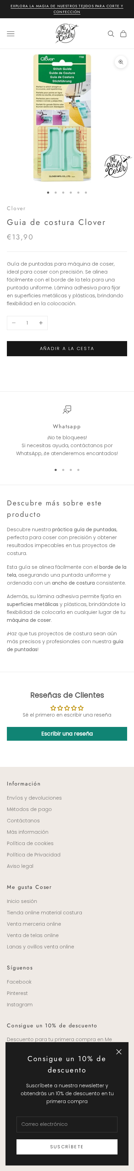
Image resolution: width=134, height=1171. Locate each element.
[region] (67, 431)
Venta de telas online (33, 935)
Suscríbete (67, 1146)
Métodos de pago (29, 809)
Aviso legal (20, 866)
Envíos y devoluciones (34, 797)
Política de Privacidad (33, 854)
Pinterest (17, 993)
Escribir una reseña (67, 734)
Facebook (19, 981)
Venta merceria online (34, 924)
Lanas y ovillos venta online (40, 946)
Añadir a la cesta (67, 348)
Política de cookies (30, 843)
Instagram (20, 1004)
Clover (16, 208)
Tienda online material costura (44, 912)
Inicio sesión (22, 901)
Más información (27, 832)
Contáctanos (23, 820)
